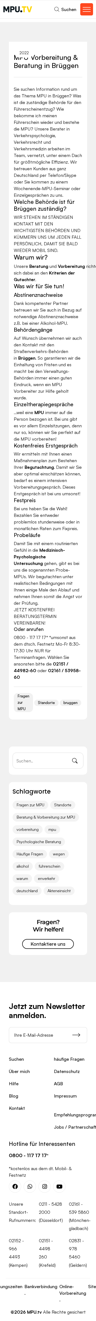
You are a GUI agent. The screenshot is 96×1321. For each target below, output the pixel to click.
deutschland (27, 890)
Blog (13, 1096)
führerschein (49, 866)
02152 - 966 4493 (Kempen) (18, 1253)
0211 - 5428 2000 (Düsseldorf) (51, 1212)
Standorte (46, 702)
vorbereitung (27, 829)
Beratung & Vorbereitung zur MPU (45, 817)
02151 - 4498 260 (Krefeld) (47, 1253)
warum (22, 878)
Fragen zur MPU (23, 702)
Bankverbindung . (40, 1290)
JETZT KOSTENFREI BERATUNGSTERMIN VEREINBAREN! (35, 616)
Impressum (65, 1096)
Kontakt (17, 1108)
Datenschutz (67, 1071)
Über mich (19, 1071)
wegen (59, 853)
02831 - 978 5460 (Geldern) (78, 1253)
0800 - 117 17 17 (28, 1155)
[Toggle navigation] (86, 9)
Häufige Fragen (29, 853)
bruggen (71, 702)
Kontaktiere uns (48, 944)
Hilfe (13, 1083)
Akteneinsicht (59, 890)
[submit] (79, 1035)
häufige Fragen (69, 1059)
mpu (52, 829)
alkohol (22, 866)
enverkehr (46, 878)
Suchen (16, 1059)
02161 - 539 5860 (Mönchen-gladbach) (80, 1216)
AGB (58, 1083)
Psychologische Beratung (38, 841)
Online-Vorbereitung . (72, 1293)
